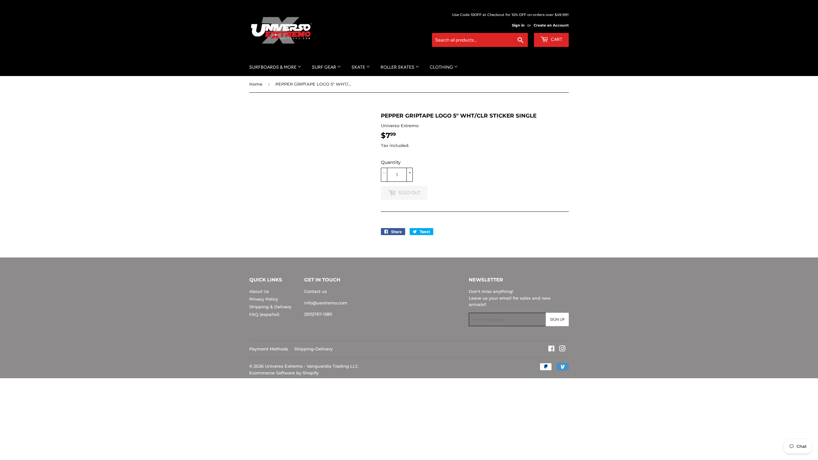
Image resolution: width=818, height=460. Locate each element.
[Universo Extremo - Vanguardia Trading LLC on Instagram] (562, 349)
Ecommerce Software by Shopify (284, 372)
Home (255, 84)
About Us (259, 291)
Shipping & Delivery (270, 306)
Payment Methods (268, 348)
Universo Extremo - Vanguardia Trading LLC (311, 366)
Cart (556, 39)
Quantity (391, 162)
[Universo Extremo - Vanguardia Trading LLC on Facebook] (551, 349)
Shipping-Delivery (313, 348)
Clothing (442, 67)
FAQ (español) (264, 314)
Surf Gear (324, 67)
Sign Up (557, 319)
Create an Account (551, 25)
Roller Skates (398, 67)
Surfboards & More (273, 67)
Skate (358, 67)
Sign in (518, 25)
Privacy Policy (263, 299)
